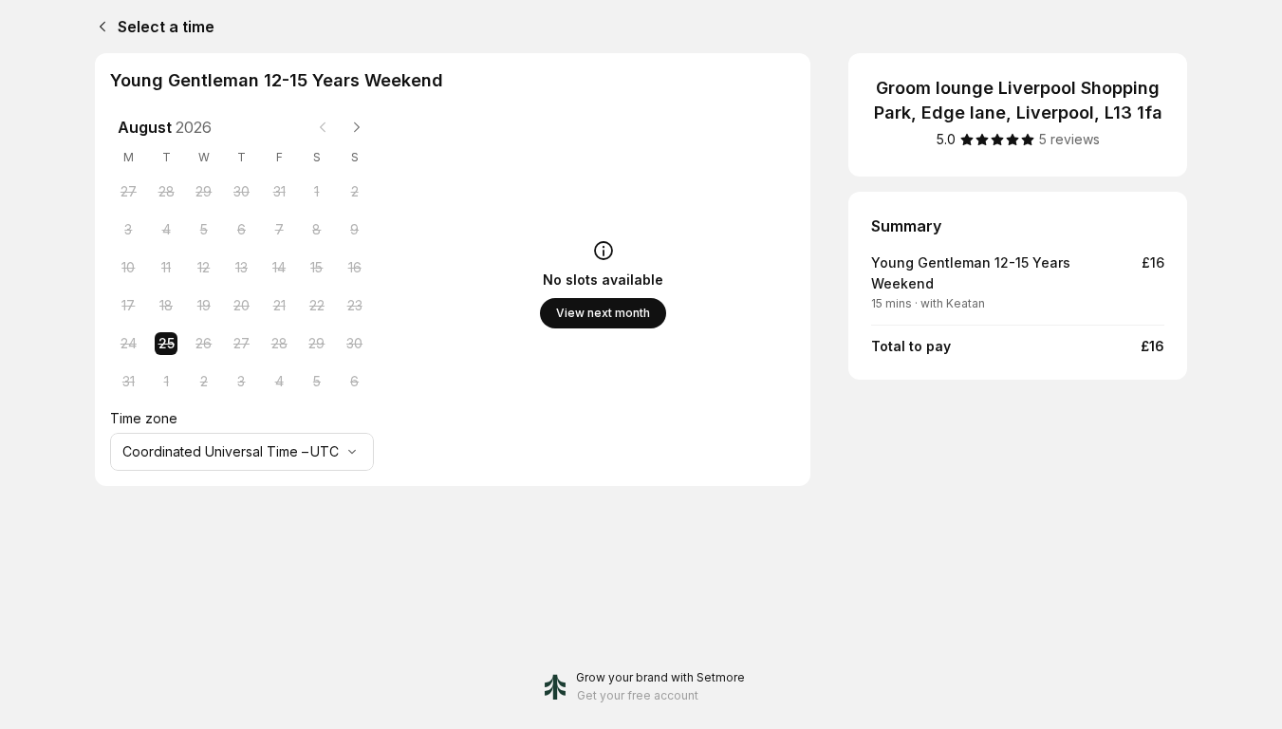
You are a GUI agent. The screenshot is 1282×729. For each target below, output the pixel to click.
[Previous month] (322, 127)
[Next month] (357, 127)
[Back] (99, 26)
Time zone (143, 418)
